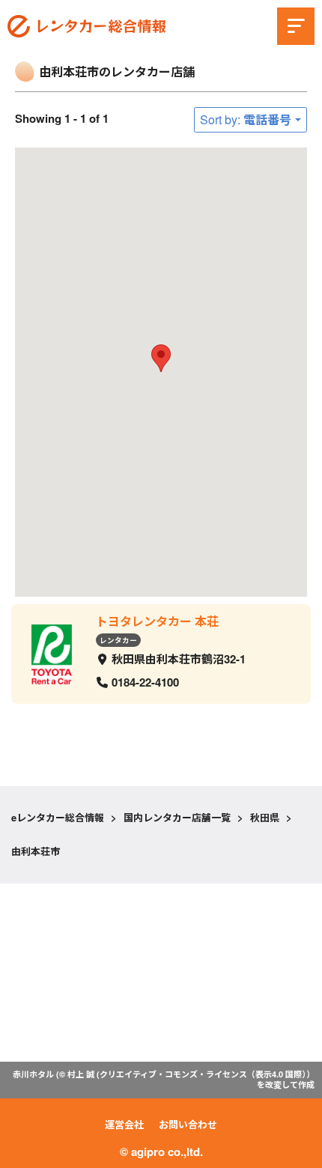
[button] (161, 358)
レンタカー (118, 639)
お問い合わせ (188, 1124)
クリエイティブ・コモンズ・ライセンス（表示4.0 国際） (203, 1074)
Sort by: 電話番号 (245, 119)
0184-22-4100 (145, 682)
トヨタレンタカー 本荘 (157, 621)
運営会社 (124, 1124)
